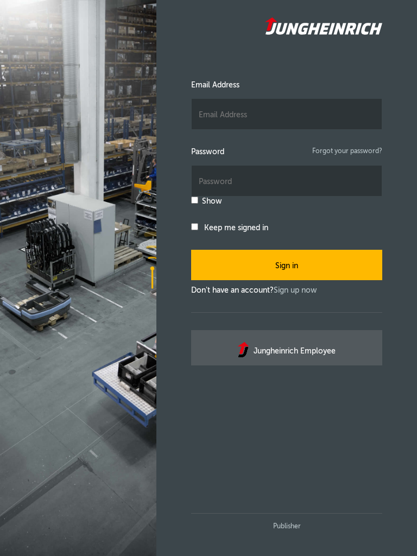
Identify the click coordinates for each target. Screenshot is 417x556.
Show (212, 201)
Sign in (286, 265)
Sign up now (295, 290)
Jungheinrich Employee (295, 351)
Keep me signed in (236, 227)
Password (207, 151)
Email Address (215, 85)
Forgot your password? (347, 151)
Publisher (287, 526)
